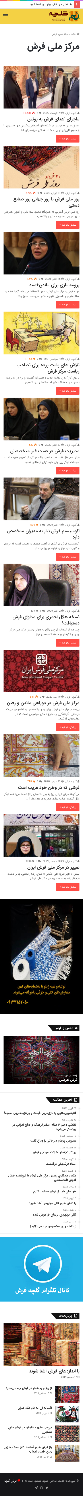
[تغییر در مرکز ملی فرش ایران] (41, 835)
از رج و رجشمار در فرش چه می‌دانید (29, 1388)
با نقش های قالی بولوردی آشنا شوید (50, 4)
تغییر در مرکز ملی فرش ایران (53, 867)
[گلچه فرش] (64, 16)
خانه (74, 34)
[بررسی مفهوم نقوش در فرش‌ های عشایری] (67, 1434)
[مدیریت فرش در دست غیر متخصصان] (41, 419)
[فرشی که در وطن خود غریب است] (41, 755)
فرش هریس (68, 1080)
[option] (41, 1060)
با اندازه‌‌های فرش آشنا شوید (54, 1371)
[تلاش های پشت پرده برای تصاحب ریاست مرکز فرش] (41, 333)
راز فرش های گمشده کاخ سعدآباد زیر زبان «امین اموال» (28, 1449)
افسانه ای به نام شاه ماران (34, 1407)
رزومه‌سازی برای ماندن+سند (54, 285)
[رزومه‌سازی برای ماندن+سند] (41, 253)
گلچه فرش (71, 113)
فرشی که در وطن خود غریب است (48, 787)
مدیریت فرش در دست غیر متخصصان (44, 450)
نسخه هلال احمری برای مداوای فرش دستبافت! (45, 619)
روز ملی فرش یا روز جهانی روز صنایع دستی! (46, 202)
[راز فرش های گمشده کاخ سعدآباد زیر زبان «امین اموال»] (67, 1453)
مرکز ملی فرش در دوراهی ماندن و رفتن (43, 702)
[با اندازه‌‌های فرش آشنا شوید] (41, 1344)
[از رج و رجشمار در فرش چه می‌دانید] (67, 1394)
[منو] (5, 16)
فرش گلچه (10, 1481)
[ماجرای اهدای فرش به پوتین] (41, 87)
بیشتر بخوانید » (67, 139)
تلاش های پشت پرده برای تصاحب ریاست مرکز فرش (48, 368)
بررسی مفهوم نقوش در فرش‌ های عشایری (30, 1429)
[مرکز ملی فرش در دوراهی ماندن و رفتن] (41, 671)
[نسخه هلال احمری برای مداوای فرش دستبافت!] (41, 585)
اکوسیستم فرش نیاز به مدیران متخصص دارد (43, 534)
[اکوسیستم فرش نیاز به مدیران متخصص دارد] (41, 499)
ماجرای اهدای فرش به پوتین (53, 119)
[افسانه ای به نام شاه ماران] (67, 1414)
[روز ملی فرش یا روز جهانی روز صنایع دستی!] (41, 167)
